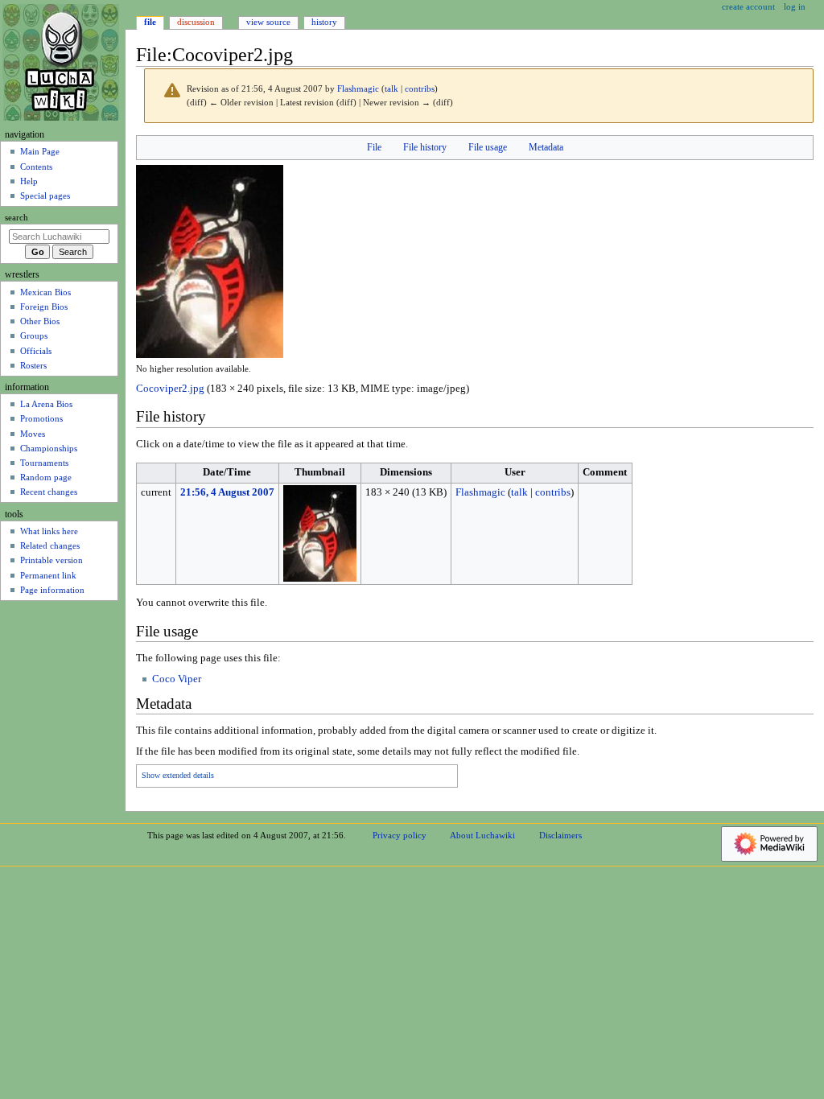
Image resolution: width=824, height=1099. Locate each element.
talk (391, 88)
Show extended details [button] (178, 776)
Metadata (546, 147)
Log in (794, 6)
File (374, 147)
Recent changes (48, 491)
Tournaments (44, 462)
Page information (52, 590)
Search (16, 217)
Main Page (40, 151)
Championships (48, 448)
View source (268, 22)
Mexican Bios (45, 292)
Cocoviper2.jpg (170, 388)
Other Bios (40, 321)
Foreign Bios (44, 306)
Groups (33, 335)
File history (425, 147)
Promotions (41, 418)
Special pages (45, 195)
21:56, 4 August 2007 (227, 492)
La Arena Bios (46, 404)
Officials (36, 351)
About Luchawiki (482, 835)
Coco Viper (176, 679)
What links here (49, 531)
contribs (420, 88)
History (324, 22)
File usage (487, 147)
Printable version (51, 560)
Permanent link (48, 575)
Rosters (33, 365)
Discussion (196, 22)
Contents (36, 166)
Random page (46, 477)
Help (29, 181)
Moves (32, 433)
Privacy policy (399, 835)
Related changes (50, 545)
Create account (748, 6)
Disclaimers (560, 835)
